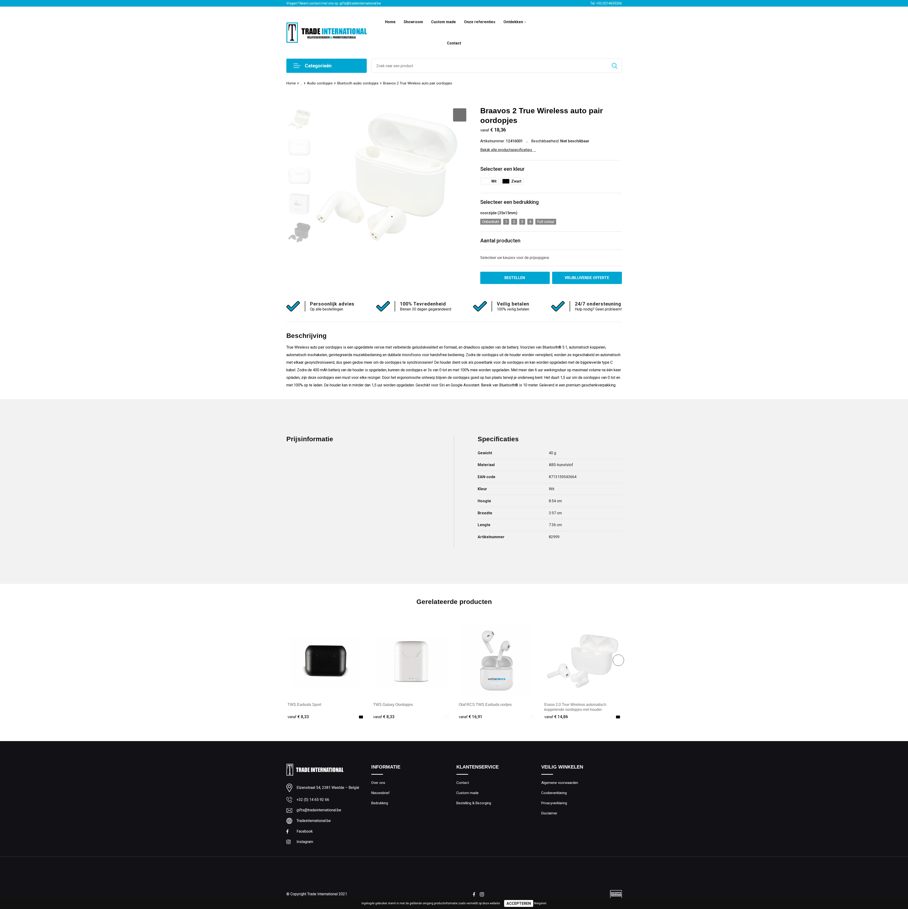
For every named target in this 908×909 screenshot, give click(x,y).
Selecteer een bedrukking (509, 202)
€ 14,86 (556, 716)
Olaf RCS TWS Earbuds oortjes (485, 705)
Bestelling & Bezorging (473, 803)
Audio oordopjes (320, 83)
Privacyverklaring (554, 803)
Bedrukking (379, 803)
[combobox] (489, 66)
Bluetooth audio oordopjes (358, 83)
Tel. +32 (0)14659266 (606, 3)
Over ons (378, 783)
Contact (454, 43)
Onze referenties (479, 22)
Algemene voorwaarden (559, 783)
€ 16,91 (470, 716)
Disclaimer (549, 813)
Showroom (413, 22)
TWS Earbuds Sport (304, 705)
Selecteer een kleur (502, 169)
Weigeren (540, 903)
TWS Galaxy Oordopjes (393, 705)
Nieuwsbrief (380, 793)
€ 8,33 (298, 716)
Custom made (443, 22)
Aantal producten (500, 241)
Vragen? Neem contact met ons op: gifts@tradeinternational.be (333, 3)
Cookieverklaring (554, 793)
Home (390, 22)
